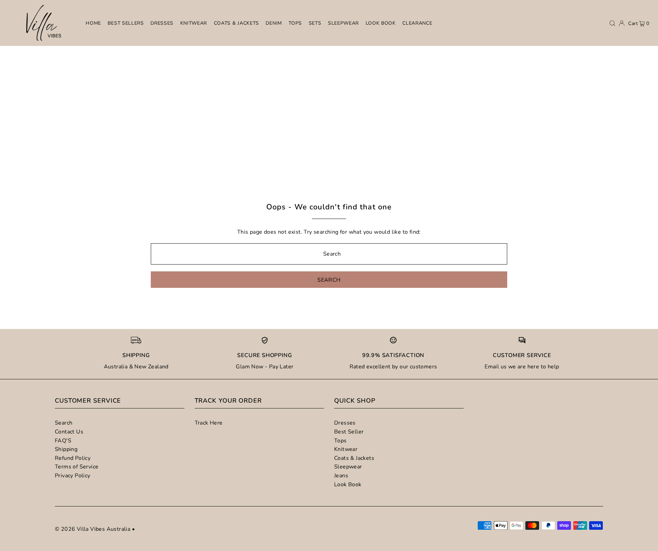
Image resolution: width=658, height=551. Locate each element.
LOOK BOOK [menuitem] (381, 23)
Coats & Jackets (354, 458)
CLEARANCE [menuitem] (417, 23)
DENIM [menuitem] (274, 23)
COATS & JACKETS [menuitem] (236, 23)
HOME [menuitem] (93, 23)
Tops (340, 440)
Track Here (209, 423)
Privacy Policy (72, 475)
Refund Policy (72, 458)
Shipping (66, 449)
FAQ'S (63, 440)
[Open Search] (612, 23)
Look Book (348, 484)
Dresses (345, 423)
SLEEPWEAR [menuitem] (343, 23)
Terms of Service (76, 466)
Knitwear (345, 449)
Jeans (341, 475)
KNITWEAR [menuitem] (193, 23)
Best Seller (349, 432)
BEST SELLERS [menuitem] (126, 23)
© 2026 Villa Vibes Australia (92, 529)
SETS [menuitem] (315, 23)
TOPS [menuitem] (295, 23)
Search (63, 423)
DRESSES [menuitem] (161, 23)
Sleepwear (348, 466)
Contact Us (69, 432)
